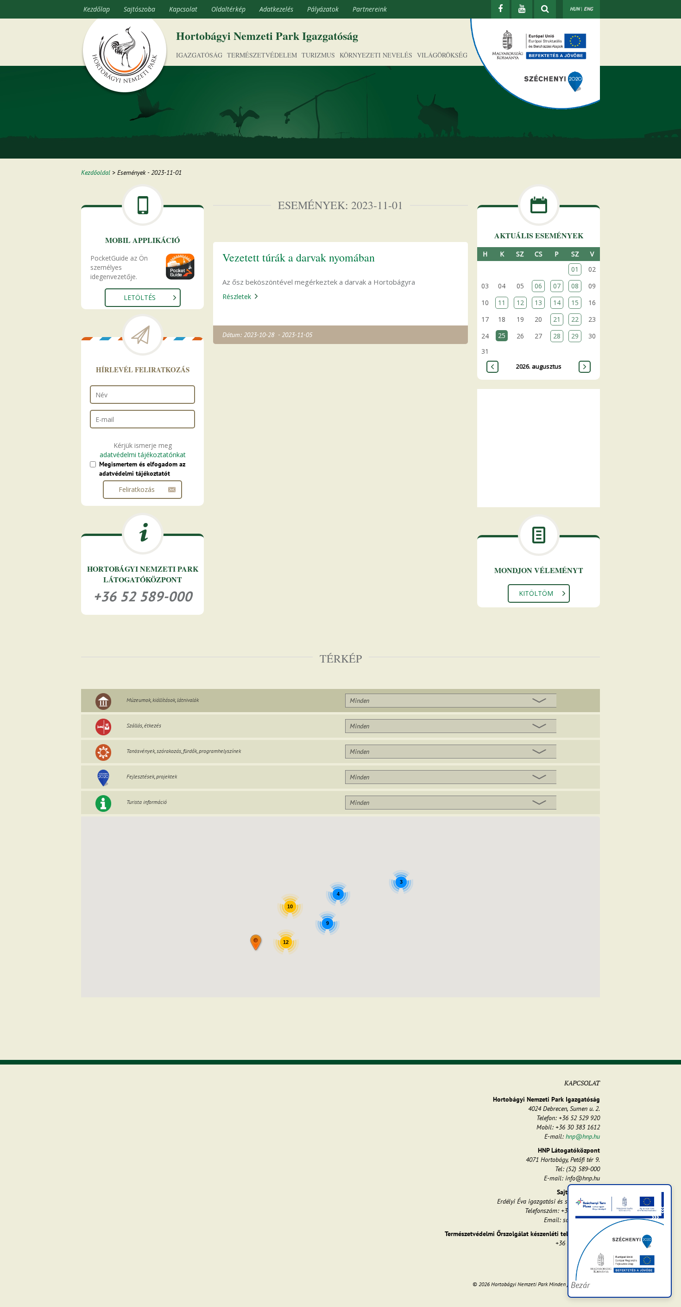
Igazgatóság (199, 55)
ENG (588, 9)
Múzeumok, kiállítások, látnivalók (162, 699)
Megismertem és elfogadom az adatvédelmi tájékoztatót (142, 469)
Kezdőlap (96, 9)
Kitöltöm (536, 593)
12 (520, 302)
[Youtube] (521, 9)
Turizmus (318, 55)
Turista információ (146, 801)
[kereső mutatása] (545, 9)
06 (538, 285)
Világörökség (442, 55)
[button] (256, 943)
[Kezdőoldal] (124, 57)
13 (538, 302)
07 (557, 285)
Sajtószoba (139, 9)
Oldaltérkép (228, 9)
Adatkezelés (276, 9)
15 (575, 302)
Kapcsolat (183, 9)
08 (575, 285)
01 (575, 269)
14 (557, 302)
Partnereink (370, 9)
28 (557, 336)
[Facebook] (500, 9)
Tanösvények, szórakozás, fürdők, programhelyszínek (183, 750)
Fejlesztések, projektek (151, 776)
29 (575, 336)
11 (501, 302)
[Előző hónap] (492, 367)
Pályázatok (323, 9)
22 (575, 319)
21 (557, 319)
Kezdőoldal (95, 172)
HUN (575, 9)
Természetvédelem (262, 55)
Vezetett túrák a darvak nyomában (298, 257)
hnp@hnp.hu (583, 1136)
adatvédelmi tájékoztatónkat (143, 454)
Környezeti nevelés (376, 55)
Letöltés (140, 297)
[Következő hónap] (585, 367)
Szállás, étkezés (143, 725)
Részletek (236, 296)
